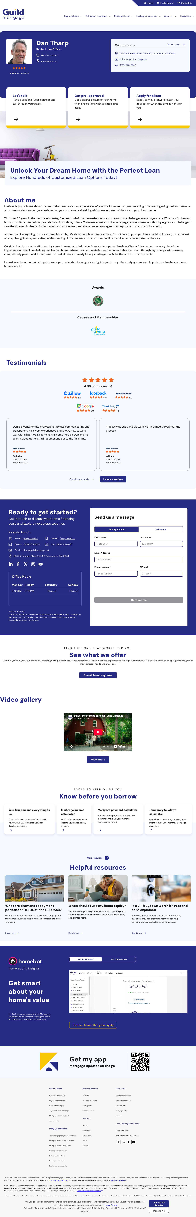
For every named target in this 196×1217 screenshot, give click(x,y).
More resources (94, 857)
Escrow (118, 1116)
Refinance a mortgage (96, 16)
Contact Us (186, 3)
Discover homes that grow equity (93, 1025)
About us (168, 16)
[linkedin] (11, 565)
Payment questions (123, 1096)
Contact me (139, 600)
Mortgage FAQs (121, 1111)
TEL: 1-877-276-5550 (58, 1180)
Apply (51, 1121)
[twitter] (25, 565)
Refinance (160, 529)
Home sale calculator (57, 1161)
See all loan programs (98, 675)
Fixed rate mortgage (57, 1106)
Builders (86, 1096)
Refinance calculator (57, 1156)
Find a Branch (167, 3)
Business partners (90, 1089)
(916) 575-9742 (128, 65)
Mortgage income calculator (60, 1146)
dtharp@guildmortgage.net (133, 59)
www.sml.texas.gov (118, 1180)
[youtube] (40, 565)
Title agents (87, 1106)
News (85, 1141)
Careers (86, 1146)
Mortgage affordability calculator (61, 1141)
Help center (186, 16)
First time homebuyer (57, 1096)
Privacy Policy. (110, 1205)
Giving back (87, 1136)
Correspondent (88, 1111)
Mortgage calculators (146, 16)
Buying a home (71, 16)
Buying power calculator (58, 1166)
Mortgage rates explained (59, 1116)
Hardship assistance (123, 1101)
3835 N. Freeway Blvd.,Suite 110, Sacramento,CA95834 (147, 53)
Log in (150, 3)
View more (98, 759)
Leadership (87, 1131)
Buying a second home (57, 1101)
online (56, 1121)
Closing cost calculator (58, 1151)
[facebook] (18, 565)
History (85, 1125)
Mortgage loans (121, 16)
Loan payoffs (121, 1106)
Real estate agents (90, 1101)
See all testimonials (79, 479)
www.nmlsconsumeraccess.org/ (89, 1191)
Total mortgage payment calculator (62, 1136)
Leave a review (113, 479)
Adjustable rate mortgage (59, 1111)
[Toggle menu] (81, 16)
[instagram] (33, 565)
